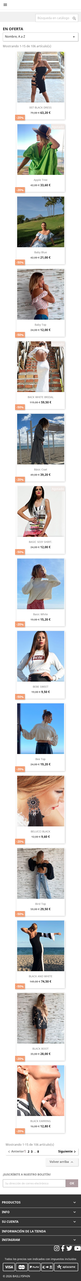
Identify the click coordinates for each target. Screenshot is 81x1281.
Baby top (40, 324)
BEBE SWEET (40, 686)
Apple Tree (40, 180)
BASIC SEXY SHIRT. (40, 542)
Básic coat (40, 469)
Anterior (15, 1151)
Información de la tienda (24, 1231)
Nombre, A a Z (40, 36)
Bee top (40, 759)
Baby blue (40, 252)
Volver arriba (62, 1162)
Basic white (40, 614)
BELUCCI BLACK (40, 831)
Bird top (40, 904)
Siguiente (67, 1151)
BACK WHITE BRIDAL (40, 397)
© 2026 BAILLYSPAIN (16, 1276)
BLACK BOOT (40, 1048)
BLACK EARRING (40, 1121)
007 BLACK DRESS (40, 107)
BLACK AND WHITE (40, 976)
